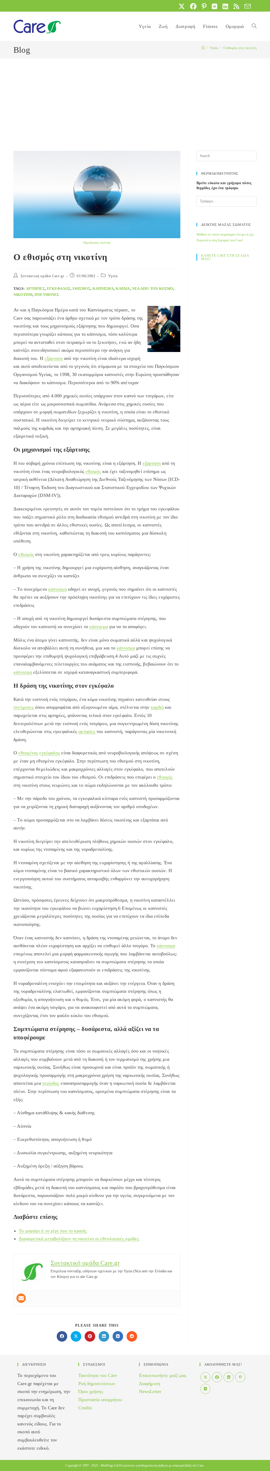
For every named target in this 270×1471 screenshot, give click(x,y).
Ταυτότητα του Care (97, 1375)
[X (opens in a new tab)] (181, 6)
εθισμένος (28, 752)
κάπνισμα (103, 289)
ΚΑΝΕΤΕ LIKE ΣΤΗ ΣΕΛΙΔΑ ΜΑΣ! (225, 257)
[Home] (203, 48)
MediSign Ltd (109, 1465)
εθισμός (81, 289)
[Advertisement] (135, 98)
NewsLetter (150, 1391)
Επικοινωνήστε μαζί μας (162, 1375)
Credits (85, 1407)
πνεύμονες (47, 295)
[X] (205, 1377)
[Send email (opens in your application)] (246, 6)
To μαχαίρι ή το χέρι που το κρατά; (53, 1230)
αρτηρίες (35, 289)
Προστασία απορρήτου (100, 1399)
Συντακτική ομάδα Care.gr (42, 276)
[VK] (205, 1389)
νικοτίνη (22, 295)
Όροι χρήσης (90, 1391)
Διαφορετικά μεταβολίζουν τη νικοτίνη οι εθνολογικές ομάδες (79, 1238)
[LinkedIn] (229, 1377)
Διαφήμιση (149, 1383)
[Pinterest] (240, 1377)
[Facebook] (217, 1377)
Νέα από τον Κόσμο (152, 289)
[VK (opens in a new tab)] (214, 6)
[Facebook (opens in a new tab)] (193, 6)
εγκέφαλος (58, 289)
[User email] (21, 1298)
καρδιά (123, 289)
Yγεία (113, 276)
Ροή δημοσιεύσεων (96, 1383)
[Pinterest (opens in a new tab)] (204, 6)
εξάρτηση (54, 358)
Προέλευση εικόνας (97, 243)
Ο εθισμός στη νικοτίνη (240, 48)
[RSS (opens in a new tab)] (236, 6)
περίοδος (50, 1083)
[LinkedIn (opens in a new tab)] (225, 6)
